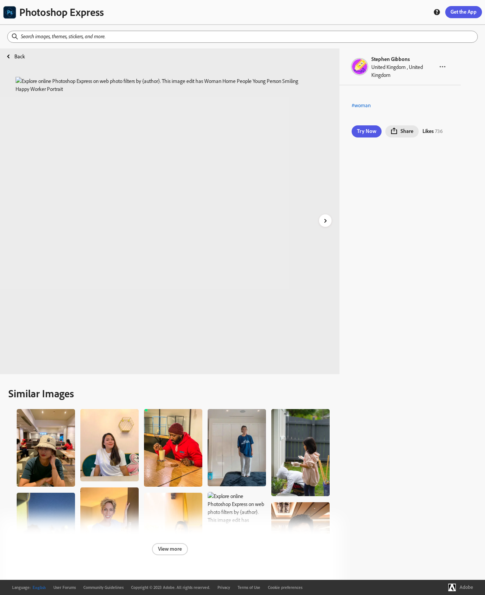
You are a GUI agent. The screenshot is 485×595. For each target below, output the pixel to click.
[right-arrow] (325, 220)
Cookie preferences (285, 587)
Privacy (223, 587)
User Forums (64, 587)
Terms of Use (249, 587)
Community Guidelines (103, 587)
